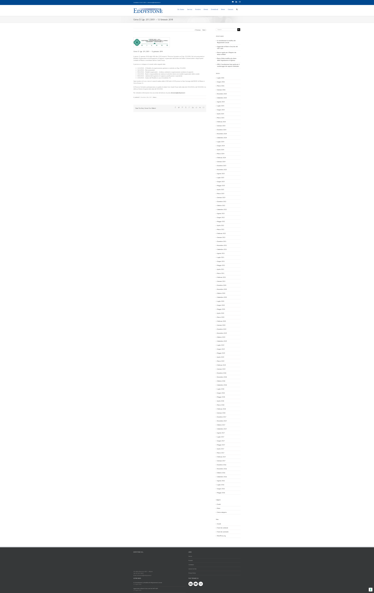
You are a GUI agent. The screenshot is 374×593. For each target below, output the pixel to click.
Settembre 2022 (222, 209)
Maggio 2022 (221, 221)
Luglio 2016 (220, 485)
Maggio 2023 (221, 185)
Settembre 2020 (222, 297)
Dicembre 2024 (221, 130)
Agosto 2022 (221, 213)
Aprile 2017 (220, 449)
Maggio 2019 (221, 353)
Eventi (219, 504)
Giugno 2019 (221, 349)
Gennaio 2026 (221, 90)
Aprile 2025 (220, 114)
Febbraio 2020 (221, 321)
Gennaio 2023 (221, 197)
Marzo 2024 (220, 154)
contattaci (191, 564)
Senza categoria (222, 512)
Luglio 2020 (220, 301)
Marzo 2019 (220, 361)
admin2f (137, 97)
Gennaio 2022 (221, 237)
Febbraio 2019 (221, 365)
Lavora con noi (192, 569)
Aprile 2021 (220, 269)
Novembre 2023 (222, 169)
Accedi (219, 524)
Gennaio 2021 (221, 281)
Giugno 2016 (221, 489)
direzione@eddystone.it (154, 2)
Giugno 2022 (221, 217)
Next (203, 30)
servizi (190, 556)
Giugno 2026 (221, 82)
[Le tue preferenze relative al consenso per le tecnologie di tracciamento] (370, 589)
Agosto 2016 (221, 481)
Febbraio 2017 (221, 457)
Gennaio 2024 (221, 161)
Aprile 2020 (220, 313)
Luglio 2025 (220, 106)
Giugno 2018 (221, 393)
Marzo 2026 (220, 86)
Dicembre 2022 (221, 201)
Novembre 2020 (222, 289)
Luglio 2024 (220, 142)
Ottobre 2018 (221, 381)
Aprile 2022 (220, 225)
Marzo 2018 (220, 405)
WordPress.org (221, 536)
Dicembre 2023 (221, 165)
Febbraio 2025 (221, 122)
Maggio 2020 (221, 309)
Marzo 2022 (220, 229)
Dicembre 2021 (221, 241)
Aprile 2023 (220, 189)
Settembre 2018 (222, 385)
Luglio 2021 (220, 257)
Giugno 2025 (221, 110)
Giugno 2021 (221, 261)
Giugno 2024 (221, 146)
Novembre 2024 (222, 134)
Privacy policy (192, 573)
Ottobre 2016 (221, 473)
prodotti (190, 560)
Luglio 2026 (220, 78)
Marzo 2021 (220, 273)
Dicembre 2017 (221, 417)
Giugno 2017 (221, 441)
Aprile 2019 (220, 357)
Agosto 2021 (221, 253)
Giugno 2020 (221, 305)
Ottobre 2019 (221, 337)
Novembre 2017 (222, 421)
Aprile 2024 (220, 150)
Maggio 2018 (221, 397)
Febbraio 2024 (221, 157)
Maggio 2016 (221, 493)
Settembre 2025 (222, 98)
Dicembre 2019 (221, 329)
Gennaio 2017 (221, 461)
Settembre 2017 (222, 429)
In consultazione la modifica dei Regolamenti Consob (147, 582)
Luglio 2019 (220, 345)
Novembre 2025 (222, 94)
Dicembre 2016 (221, 465)
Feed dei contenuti (222, 528)
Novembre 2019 (222, 333)
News (154, 97)
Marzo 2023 (220, 193)
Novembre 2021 (222, 245)
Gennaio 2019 (221, 369)
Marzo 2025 (220, 118)
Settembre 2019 (222, 341)
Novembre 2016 (222, 469)
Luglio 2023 (220, 177)
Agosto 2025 (221, 102)
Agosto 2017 (221, 433)
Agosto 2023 (221, 173)
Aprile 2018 (220, 401)
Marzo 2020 (220, 317)
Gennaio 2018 (221, 413)
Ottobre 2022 (221, 205)
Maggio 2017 (221, 445)
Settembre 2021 (222, 249)
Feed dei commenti (222, 532)
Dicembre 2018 (221, 373)
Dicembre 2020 (221, 285)
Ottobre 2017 (221, 425)
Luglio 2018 (220, 389)
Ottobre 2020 (221, 293)
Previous (198, 30)
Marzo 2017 (220, 453)
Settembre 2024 (222, 138)
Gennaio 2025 (221, 126)
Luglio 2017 (220, 437)
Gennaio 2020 (221, 325)
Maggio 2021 (221, 265)
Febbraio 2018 (221, 409)
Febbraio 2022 (221, 233)
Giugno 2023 (221, 181)
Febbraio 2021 (221, 277)
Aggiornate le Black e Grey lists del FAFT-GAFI (145, 588)
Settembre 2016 (222, 477)
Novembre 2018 (222, 377)
